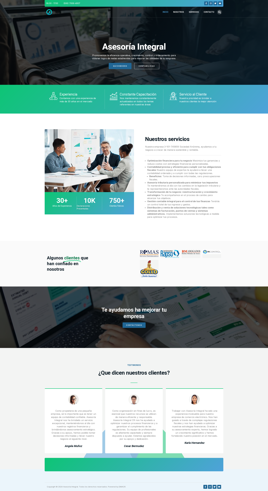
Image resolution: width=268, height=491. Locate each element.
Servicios (194, 12)
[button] (219, 12)
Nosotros (178, 12)
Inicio (165, 12)
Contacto (209, 12)
